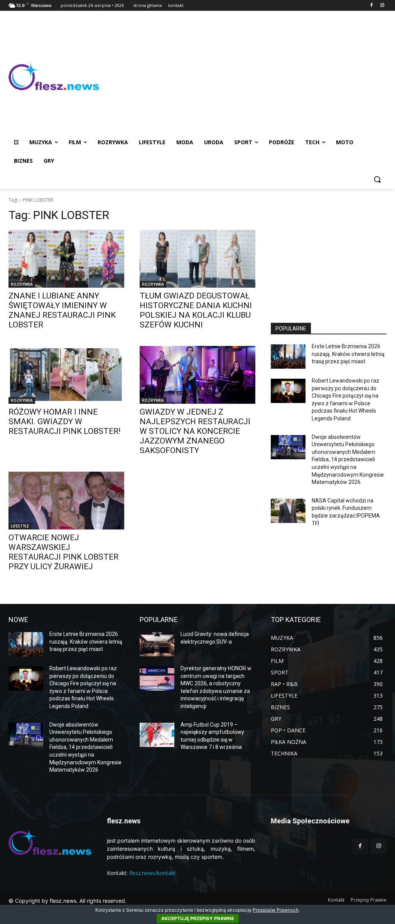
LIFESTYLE (20, 526)
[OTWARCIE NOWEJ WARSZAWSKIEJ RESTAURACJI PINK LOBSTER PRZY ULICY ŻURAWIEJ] (66, 500)
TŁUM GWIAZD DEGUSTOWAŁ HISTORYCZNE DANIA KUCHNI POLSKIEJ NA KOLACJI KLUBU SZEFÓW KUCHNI (196, 310)
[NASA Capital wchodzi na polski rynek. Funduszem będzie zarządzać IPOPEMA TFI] (288, 511)
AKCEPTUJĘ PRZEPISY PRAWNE (197, 918)
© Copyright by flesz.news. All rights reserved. (67, 900)
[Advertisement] (243, 76)
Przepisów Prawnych (276, 910)
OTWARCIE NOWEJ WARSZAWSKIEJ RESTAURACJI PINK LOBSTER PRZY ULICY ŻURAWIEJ (63, 552)
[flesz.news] (53, 76)
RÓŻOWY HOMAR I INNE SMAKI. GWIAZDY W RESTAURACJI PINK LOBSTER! (64, 421)
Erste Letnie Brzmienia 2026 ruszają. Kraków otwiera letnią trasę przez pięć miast (348, 353)
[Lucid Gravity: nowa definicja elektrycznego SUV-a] (157, 644)
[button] (377, 179)
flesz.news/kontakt (152, 873)
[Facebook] (371, 5)
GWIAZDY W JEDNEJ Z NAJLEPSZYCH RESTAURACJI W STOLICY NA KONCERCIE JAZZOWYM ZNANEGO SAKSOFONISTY (195, 431)
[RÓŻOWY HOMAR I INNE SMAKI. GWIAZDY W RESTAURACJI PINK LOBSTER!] (66, 375)
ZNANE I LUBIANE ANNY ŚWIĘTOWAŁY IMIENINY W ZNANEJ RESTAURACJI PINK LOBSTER (62, 310)
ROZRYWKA (22, 284)
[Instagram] (382, 5)
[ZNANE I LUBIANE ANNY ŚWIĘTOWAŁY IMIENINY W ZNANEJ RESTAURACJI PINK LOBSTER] (66, 259)
